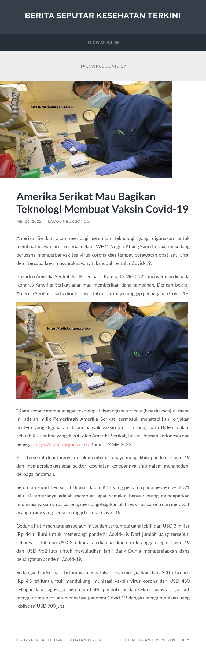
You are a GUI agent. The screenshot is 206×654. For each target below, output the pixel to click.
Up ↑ (185, 640)
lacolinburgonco (69, 221)
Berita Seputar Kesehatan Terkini (103, 15)
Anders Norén (160, 640)
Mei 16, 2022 (29, 221)
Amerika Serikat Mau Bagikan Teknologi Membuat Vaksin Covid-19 (102, 202)
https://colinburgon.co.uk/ (62, 444)
